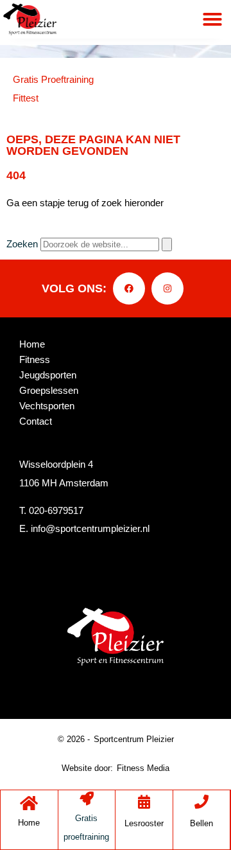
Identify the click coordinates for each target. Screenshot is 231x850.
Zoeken (22, 243)
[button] (212, 19)
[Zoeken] (167, 244)
